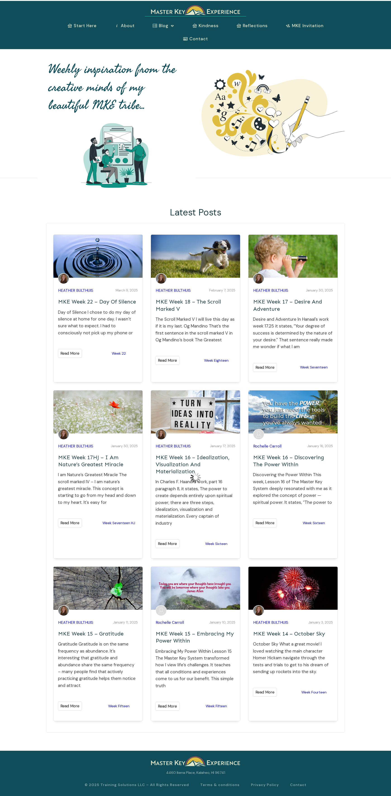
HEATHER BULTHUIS (75, 290)
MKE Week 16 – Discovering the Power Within (288, 461)
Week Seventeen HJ (119, 523)
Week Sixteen (216, 543)
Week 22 (119, 353)
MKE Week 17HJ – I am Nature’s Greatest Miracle (90, 461)
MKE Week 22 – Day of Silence (97, 301)
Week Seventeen (314, 367)
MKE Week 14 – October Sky (289, 633)
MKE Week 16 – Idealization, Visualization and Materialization (193, 464)
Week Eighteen (216, 360)
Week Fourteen (314, 692)
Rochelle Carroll (267, 446)
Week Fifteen (118, 706)
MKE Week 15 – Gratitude (91, 633)
